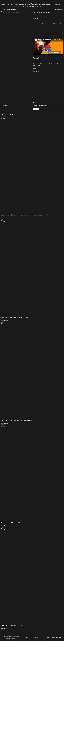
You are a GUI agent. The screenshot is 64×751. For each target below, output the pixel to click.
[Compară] (34, 27)
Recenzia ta (36, 76)
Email (34, 96)
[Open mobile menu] (1, 1)
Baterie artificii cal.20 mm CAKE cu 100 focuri (14, 317)
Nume (34, 90)
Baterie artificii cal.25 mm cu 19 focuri (12, 523)
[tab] (35, 37)
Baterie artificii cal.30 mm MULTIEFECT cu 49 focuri (16, 420)
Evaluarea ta (36, 71)
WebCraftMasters (57, 637)
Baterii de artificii (12, 9)
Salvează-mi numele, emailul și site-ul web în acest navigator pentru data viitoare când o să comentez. (48, 105)
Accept (2, 749)
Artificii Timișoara (12, 636)
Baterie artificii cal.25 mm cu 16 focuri (12, 625)
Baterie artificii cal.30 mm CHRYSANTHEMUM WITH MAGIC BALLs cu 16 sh (24, 215)
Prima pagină (4, 9)
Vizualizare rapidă (5, 212)
